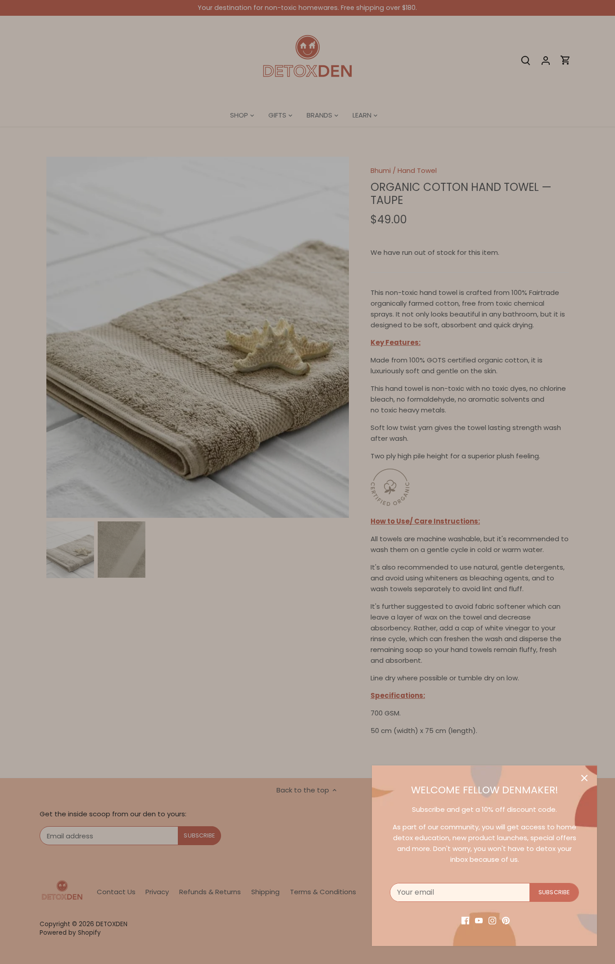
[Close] (584, 778)
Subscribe (554, 892)
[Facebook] (465, 920)
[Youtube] (479, 920)
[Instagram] (492, 920)
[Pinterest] (506, 920)
